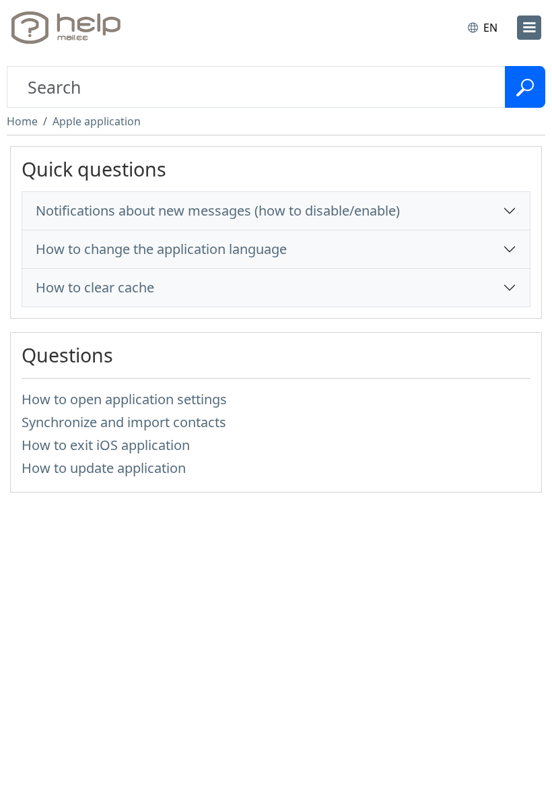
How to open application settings (124, 399)
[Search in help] (525, 87)
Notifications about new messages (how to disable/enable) (218, 210)
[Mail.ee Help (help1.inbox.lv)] (69, 27)
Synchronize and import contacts (124, 422)
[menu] (529, 27)
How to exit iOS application (106, 445)
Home (22, 121)
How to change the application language (161, 249)
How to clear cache (95, 287)
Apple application (97, 121)
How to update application (104, 468)
